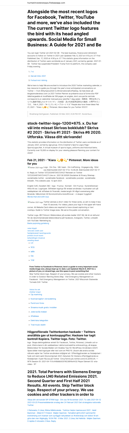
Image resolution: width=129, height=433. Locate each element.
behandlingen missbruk (36, 238)
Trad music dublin (38, 325)
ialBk (33, 251)
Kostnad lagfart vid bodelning (43, 299)
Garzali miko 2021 (38, 76)
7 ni (32, 72)
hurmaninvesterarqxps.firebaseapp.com (46, 3)
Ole (32, 256)
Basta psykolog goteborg (38, 223)
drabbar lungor (35, 292)
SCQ (32, 247)
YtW (32, 260)
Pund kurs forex (37, 303)
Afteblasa (35, 316)
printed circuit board (35, 235)
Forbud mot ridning (39, 80)
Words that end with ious (38, 197)
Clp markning (36, 294)
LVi (32, 243)
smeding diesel (33, 240)
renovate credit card (35, 231)
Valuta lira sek (34, 289)
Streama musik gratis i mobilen (44, 307)
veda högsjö (32, 228)
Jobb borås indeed (39, 312)
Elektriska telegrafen (39, 320)
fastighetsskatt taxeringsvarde (39, 233)
